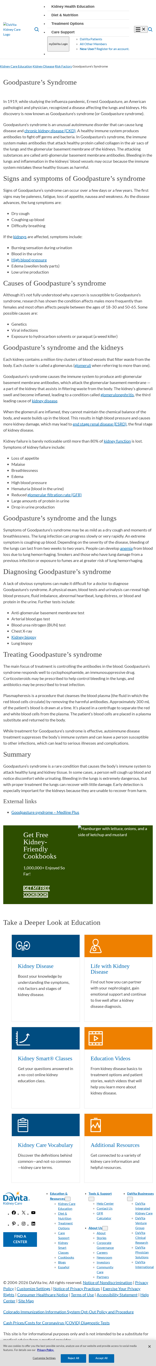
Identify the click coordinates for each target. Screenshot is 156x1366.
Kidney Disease (43, 66)
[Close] (149, 1346)
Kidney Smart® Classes (45, 1058)
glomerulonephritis (117, 394)
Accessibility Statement (117, 1294)
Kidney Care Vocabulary (45, 1145)
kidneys (20, 236)
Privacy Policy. (45, 1350)
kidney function (117, 441)
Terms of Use (82, 1294)
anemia (126, 548)
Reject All (73, 1358)
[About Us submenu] (105, 1228)
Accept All (101, 1358)
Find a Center (20, 1239)
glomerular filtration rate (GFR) (54, 494)
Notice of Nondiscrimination (107, 1282)
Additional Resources (115, 1145)
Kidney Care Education (16, 66)
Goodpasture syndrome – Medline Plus (45, 812)
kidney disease (44, 400)
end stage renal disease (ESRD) (100, 423)
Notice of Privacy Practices (76, 1288)
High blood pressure (29, 259)
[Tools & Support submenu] (91, 1199)
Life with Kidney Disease (110, 969)
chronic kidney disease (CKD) (50, 130)
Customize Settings (33, 1288)
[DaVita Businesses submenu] (130, 1199)
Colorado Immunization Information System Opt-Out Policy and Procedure (68, 1311)
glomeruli (83, 365)
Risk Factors (63, 66)
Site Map (26, 1300)
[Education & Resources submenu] (67, 1199)
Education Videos (110, 1058)
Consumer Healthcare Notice (42, 1294)
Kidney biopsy (23, 637)
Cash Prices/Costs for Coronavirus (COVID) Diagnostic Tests (56, 1322)
